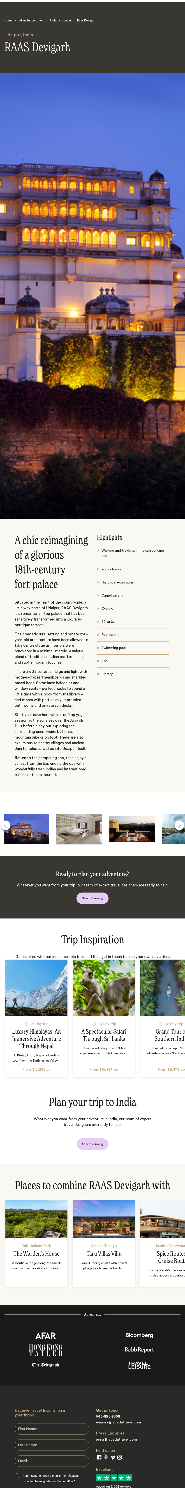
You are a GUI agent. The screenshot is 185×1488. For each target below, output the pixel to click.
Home (9, 20)
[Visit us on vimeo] (112, 1458)
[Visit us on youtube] (106, 1458)
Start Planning (92, 898)
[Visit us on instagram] (119, 1458)
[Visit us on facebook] (99, 1458)
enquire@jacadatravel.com (118, 1422)
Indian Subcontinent (31, 20)
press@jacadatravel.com (116, 1439)
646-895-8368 (108, 1416)
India (53, 20)
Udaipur (67, 20)
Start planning (92, 1144)
